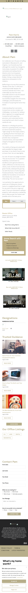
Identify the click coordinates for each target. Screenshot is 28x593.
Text (16, 510)
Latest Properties (18, 550)
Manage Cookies (14, 585)
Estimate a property (17, 494)
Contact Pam (14, 514)
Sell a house (15, 491)
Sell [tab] (22, 201)
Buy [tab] (6, 201)
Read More (7, 363)
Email (11, 510)
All (5, 434)
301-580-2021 (8, 44)
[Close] (26, 567)
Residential (7, 438)
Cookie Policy (20, 577)
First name (5, 464)
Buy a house (7, 491)
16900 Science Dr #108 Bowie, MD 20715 (9, 216)
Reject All (14, 589)
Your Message (6, 498)
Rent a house (7, 494)
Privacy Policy (6, 548)
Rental (18, 434)
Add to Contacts (19, 46)
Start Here (14, 252)
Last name (5, 470)
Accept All (14, 581)
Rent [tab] (13, 201)
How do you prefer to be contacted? (12, 508)
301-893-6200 (19, 44)
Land (10, 434)
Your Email (5, 477)
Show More (14, 424)
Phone (5, 510)
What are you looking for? (9, 490)
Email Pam (9, 46)
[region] (14, 579)
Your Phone (5, 483)
